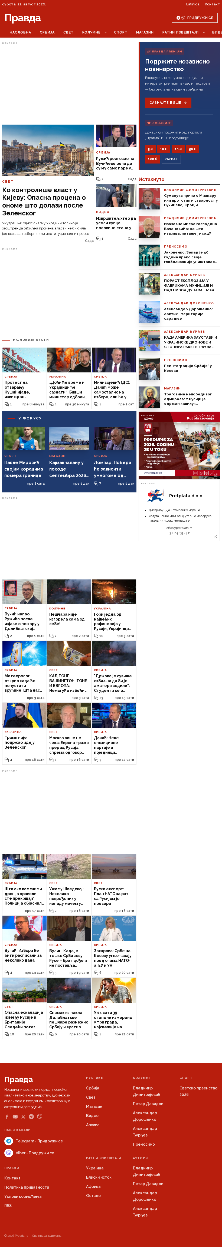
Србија (47, 32)
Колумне (91, 32)
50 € (192, 149)
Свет (68, 32)
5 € (150, 149)
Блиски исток (99, 1177)
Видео (92, 1115)
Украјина (95, 1168)
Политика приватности (26, 1187)
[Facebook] (6, 1116)
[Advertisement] (69, 84)
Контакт (212, 4)
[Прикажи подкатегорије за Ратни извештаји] (204, 32)
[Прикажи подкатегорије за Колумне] (106, 32)
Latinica (193, 4)
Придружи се (200, 18)
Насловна (20, 32)
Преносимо (144, 1144)
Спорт (121, 32)
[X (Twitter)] (23, 1117)
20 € (178, 149)
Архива (93, 1125)
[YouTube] (15, 1116)
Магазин (145, 32)
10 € (163, 149)
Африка (93, 1186)
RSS (8, 1205)
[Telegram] (31, 1116)
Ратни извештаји (180, 32)
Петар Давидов (148, 1104)
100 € (152, 159)
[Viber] (39, 1116)
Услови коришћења (23, 1196)
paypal (171, 159)
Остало (93, 1195)
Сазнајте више (165, 103)
